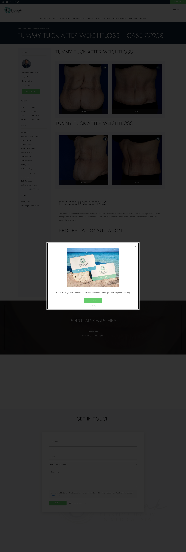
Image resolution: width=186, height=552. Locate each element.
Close (93, 305)
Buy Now (93, 301)
